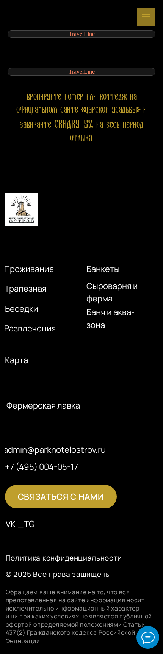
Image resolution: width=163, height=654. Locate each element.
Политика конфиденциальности (64, 558)
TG (29, 523)
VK (11, 523)
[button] (60, 496)
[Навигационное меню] (146, 16)
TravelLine (82, 34)
